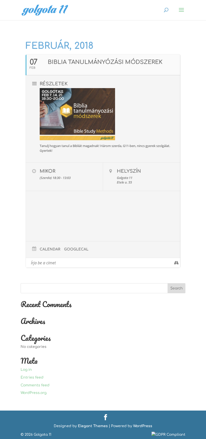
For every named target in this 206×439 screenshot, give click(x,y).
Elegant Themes (93, 426)
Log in (26, 370)
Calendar (50, 249)
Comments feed (35, 385)
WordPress (142, 426)
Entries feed (32, 377)
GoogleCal (76, 249)
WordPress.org (33, 393)
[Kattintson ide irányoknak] (176, 263)
